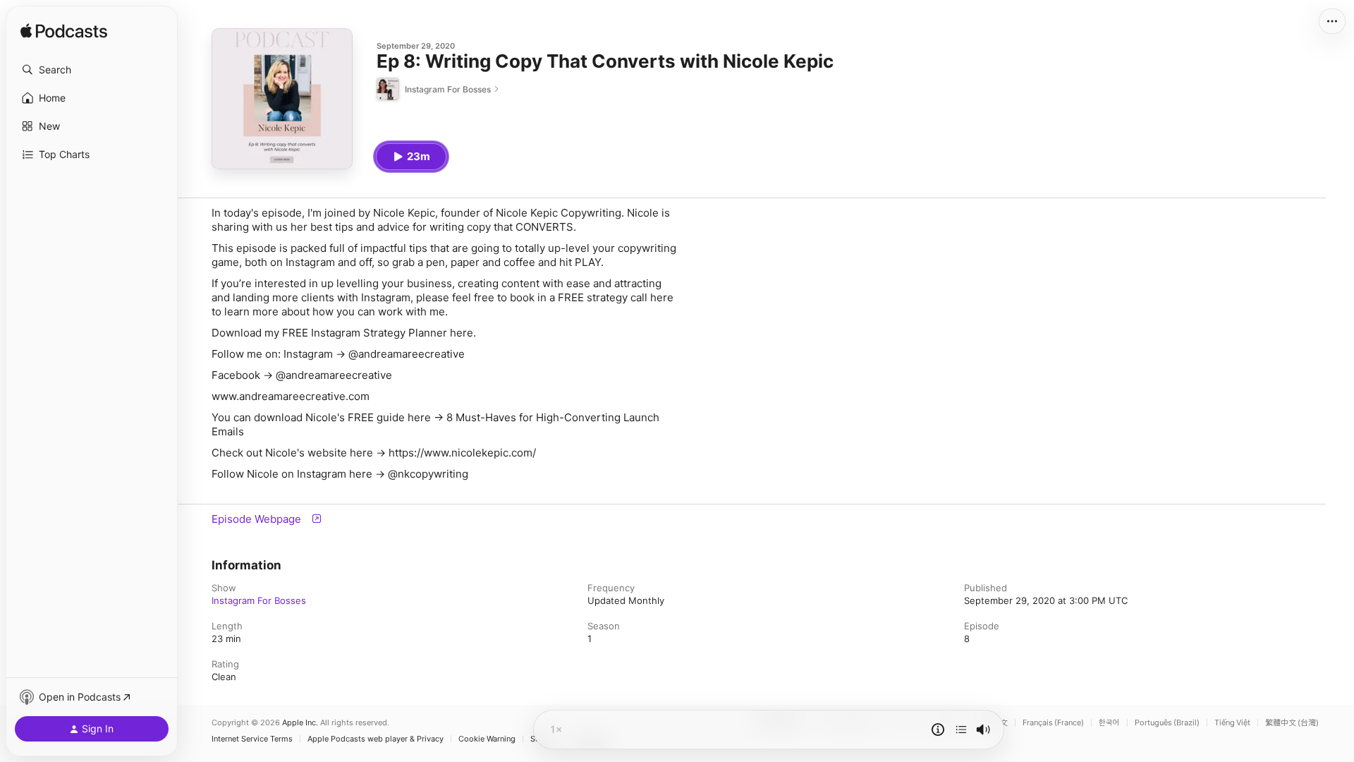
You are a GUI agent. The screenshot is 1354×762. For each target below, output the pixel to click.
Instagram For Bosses (259, 600)
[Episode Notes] (937, 729)
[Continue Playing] (961, 729)
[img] (63, 32)
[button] (92, 70)
